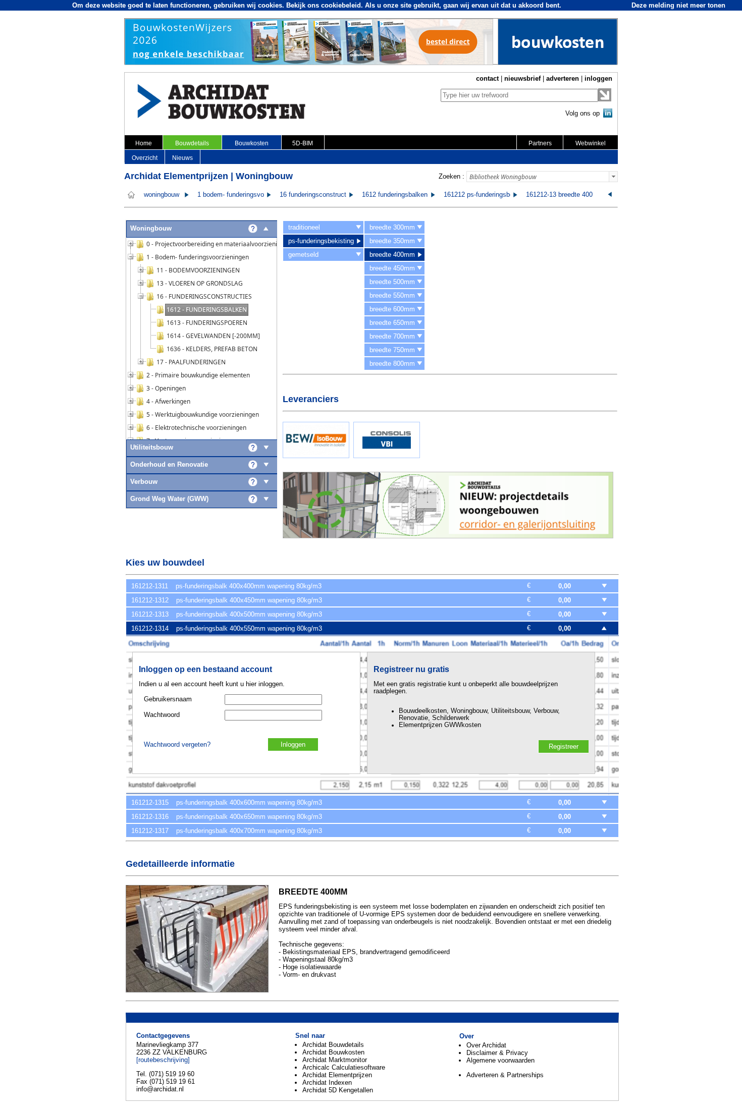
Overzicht (144, 157)
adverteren (562, 78)
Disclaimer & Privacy (497, 1053)
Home (143, 143)
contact (487, 78)
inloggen (598, 78)
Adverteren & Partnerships (505, 1075)
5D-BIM (302, 143)
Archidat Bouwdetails (333, 1044)
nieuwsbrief (522, 78)
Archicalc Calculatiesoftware (343, 1067)
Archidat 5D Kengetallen (337, 1090)
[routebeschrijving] (163, 1060)
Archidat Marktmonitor (334, 1060)
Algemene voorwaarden (500, 1060)
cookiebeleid (341, 5)
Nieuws (182, 157)
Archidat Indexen (327, 1082)
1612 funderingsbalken (395, 194)
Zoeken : (451, 176)
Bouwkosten (252, 143)
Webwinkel (590, 143)
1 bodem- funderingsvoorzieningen (247, 194)
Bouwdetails (192, 143)
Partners (540, 143)
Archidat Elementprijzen (337, 1075)
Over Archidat (486, 1045)
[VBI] (386, 456)
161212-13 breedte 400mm (565, 194)
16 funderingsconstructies (317, 194)
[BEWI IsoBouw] (316, 456)
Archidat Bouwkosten (333, 1052)
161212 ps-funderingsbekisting (488, 194)
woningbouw (161, 194)
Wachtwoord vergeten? (177, 744)
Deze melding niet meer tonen (678, 5)
